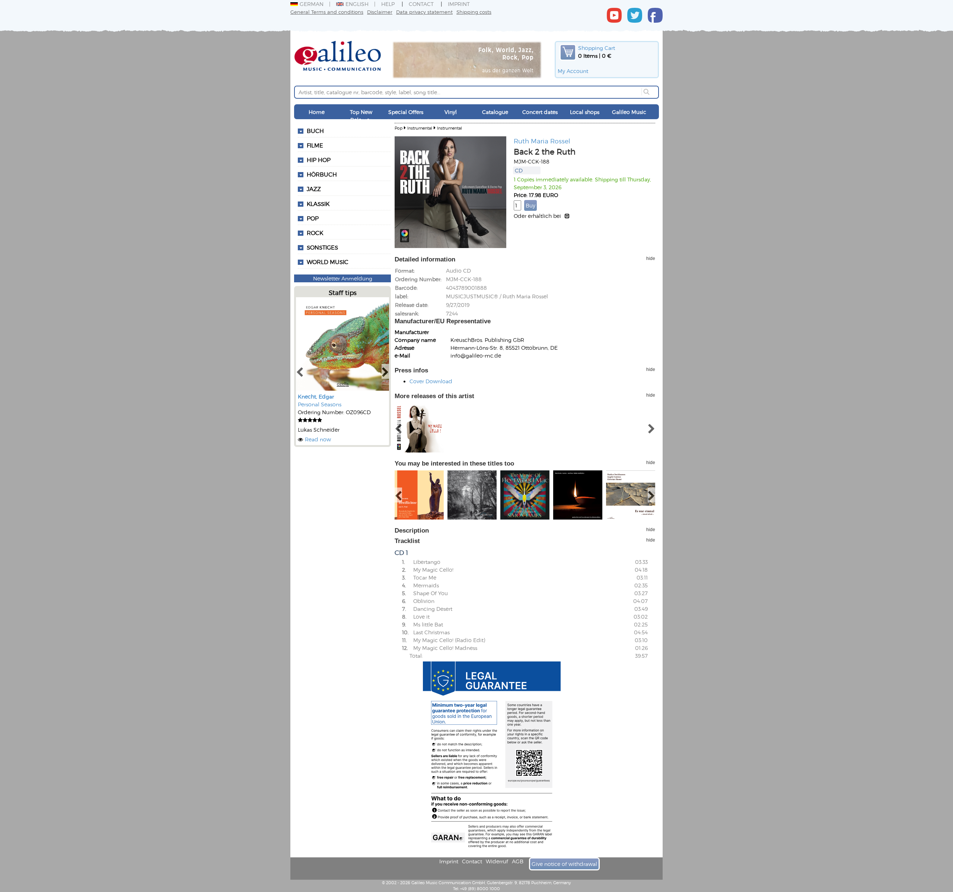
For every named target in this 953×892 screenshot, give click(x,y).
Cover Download (430, 381)
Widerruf (497, 861)
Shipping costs (473, 12)
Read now (318, 439)
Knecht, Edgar (316, 396)
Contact (421, 4)
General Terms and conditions (326, 12)
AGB (517, 861)
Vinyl (450, 112)
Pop (313, 218)
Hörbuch (322, 174)
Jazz (314, 188)
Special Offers (405, 112)
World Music (327, 261)
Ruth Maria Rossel (542, 141)
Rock (315, 232)
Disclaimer (379, 12)
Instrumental (419, 128)
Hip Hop (319, 159)
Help (388, 4)
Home (317, 112)
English (357, 4)
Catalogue (495, 112)
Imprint (459, 4)
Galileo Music (629, 112)
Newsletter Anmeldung (342, 278)
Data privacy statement (424, 12)
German (311, 4)
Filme (315, 145)
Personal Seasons (319, 404)
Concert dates (540, 112)
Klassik (318, 203)
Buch (315, 130)
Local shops (584, 112)
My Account (573, 71)
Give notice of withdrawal (564, 864)
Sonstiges (322, 247)
